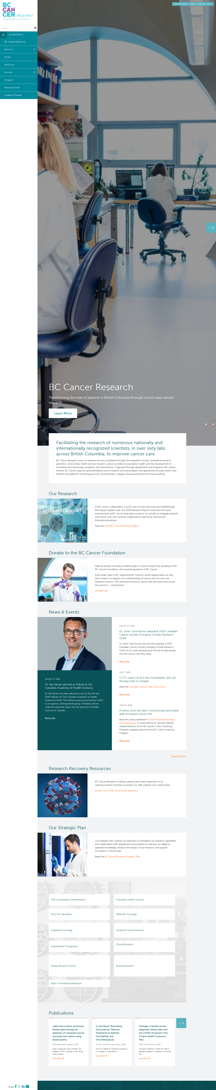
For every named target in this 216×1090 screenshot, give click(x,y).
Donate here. (101, 590)
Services (8, 72)
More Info (50, 718)
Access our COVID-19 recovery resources (116, 790)
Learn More (63, 413)
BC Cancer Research (15, 41)
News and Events (12, 87)
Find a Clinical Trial (193, 4)
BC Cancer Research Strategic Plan (122, 856)
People (7, 57)
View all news (178, 756)
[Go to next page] (181, 1023)
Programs (8, 80)
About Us (8, 49)
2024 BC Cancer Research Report (122, 526)
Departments (16, 35)
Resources (9, 64)
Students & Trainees (13, 95)
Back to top (208, 1086)
